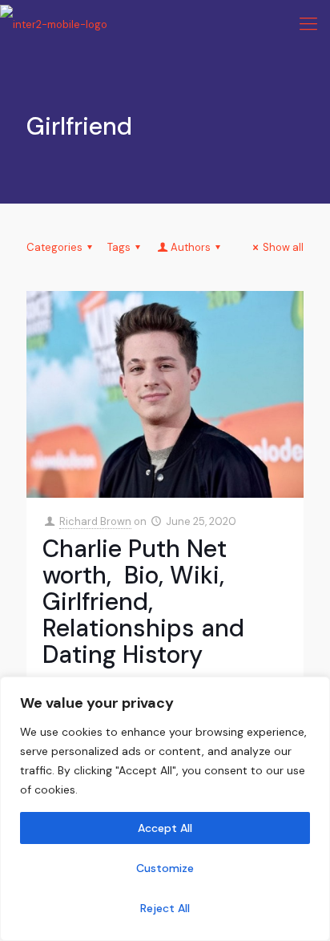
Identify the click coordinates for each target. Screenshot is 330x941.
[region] (165, 808)
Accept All (165, 828)
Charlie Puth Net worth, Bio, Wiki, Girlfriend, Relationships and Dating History (143, 601)
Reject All (165, 908)
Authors (191, 247)
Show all (283, 247)
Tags (119, 247)
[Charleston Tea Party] (53, 24)
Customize (165, 868)
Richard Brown (95, 521)
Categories (54, 247)
